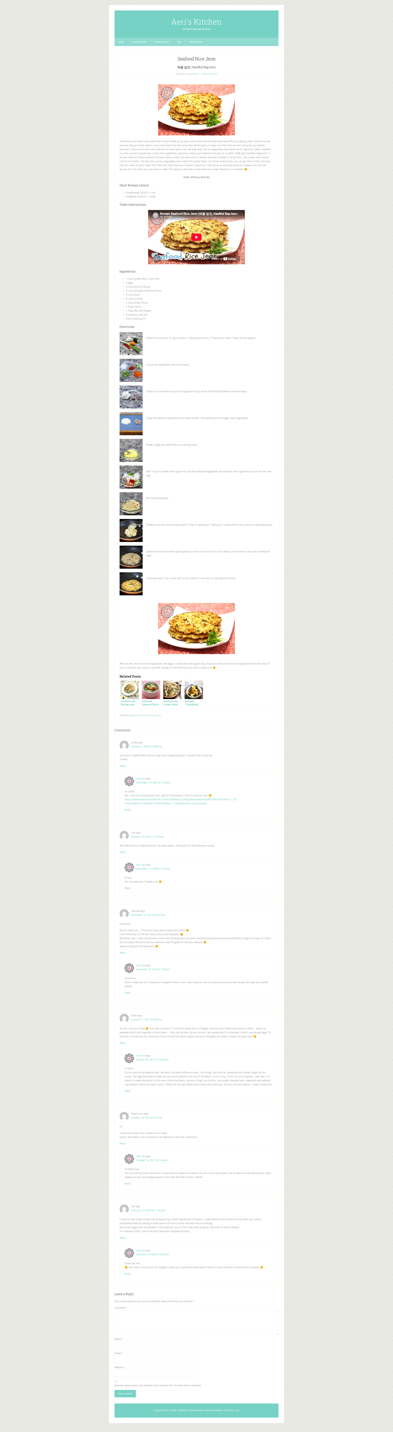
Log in (237, 1410)
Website (119, 1367)
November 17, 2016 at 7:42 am (153, 782)
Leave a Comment (209, 74)
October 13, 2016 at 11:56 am (147, 836)
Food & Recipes (154, 715)
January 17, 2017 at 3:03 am (146, 1019)
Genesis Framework (214, 1410)
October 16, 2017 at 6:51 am (146, 1117)
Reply (123, 765)
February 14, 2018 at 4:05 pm (152, 1254)
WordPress (228, 1410)
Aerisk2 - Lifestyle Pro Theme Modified (186, 1410)
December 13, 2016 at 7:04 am (153, 969)
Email (119, 1353)
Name (119, 1339)
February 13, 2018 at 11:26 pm (148, 1210)
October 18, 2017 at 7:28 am (151, 1160)
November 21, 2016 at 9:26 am (148, 915)
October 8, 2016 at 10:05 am (146, 746)
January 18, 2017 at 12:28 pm (152, 1059)
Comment (121, 1307)
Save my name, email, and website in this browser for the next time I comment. (158, 1385)
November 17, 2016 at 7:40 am (153, 868)
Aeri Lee (140, 778)
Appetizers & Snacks (138, 715)
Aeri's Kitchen (196, 22)
